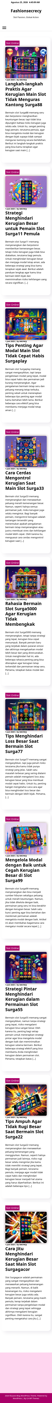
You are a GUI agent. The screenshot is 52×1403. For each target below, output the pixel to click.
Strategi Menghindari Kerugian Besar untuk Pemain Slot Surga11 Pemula (25, 223)
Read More (10, 157)
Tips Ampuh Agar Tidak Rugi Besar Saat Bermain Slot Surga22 (24, 1129)
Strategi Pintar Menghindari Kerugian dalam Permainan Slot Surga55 (22, 999)
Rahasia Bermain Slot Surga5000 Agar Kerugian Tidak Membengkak (23, 613)
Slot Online (12, 43)
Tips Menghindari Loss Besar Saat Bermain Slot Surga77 (24, 743)
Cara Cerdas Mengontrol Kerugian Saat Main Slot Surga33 (24, 480)
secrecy (23, 79)
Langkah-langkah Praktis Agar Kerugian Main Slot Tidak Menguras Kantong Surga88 (25, 94)
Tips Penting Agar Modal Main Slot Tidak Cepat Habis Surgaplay (24, 353)
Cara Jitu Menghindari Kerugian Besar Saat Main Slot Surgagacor (21, 1259)
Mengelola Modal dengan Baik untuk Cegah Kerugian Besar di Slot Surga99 (25, 870)
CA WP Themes (33, 1398)
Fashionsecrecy (26, 10)
